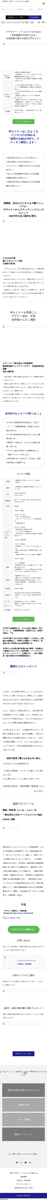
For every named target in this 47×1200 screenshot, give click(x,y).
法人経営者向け (34, 17)
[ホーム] (2, 9)
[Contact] (30, 1162)
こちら (35, 1014)
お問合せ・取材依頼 (24, 964)
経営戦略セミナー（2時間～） (17, 17)
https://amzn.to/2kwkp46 (23, 913)
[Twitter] (21, 1162)
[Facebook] (17, 1162)
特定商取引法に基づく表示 (23, 1188)
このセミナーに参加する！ (23, 121)
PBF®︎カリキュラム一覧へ (23, 1053)
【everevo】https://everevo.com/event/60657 (27, 593)
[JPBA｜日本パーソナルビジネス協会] (21, 3)
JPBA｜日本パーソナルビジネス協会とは (23, 1173)
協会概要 (23, 1177)
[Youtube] (26, 1162)
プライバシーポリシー (23, 1184)
